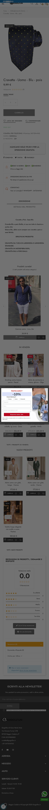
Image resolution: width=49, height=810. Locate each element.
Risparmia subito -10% (16, 414)
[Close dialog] (46, 390)
